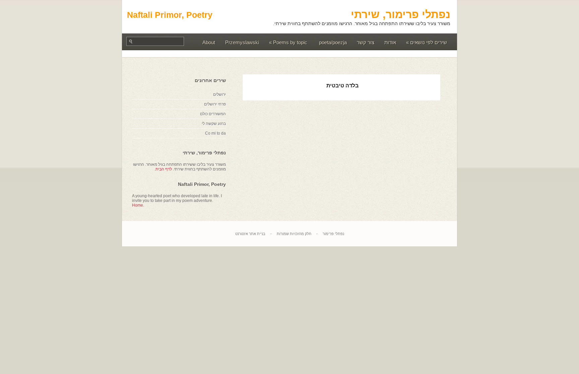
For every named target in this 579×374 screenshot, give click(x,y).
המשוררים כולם (213, 113)
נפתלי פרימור (333, 234)
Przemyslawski (242, 42)
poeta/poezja (333, 42)
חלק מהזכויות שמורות (294, 234)
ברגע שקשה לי (214, 123)
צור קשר (365, 42)
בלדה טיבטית (342, 85)
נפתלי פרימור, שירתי (400, 14)
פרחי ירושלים (215, 104)
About (208, 42)
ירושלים (219, 94)
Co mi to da (215, 133)
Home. (138, 205)
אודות (390, 42)
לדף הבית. (163, 169)
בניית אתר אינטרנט (250, 234)
